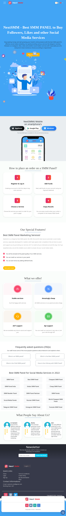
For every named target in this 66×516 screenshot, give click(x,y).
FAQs (20, 479)
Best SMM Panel (33, 379)
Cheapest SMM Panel (56, 379)
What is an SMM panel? (15, 356)
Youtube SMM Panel (55, 407)
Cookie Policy (22, 475)
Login (4, 475)
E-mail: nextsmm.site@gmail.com (12, 484)
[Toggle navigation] (4, 2)
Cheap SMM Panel (56, 386)
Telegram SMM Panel (10, 407)
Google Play (34, 128)
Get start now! (9, 268)
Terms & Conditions (24, 474)
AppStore (18, 128)
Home (4, 474)
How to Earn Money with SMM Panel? (50, 363)
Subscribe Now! (41, 455)
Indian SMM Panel (33, 386)
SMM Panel (10, 379)
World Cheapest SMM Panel (56, 400)
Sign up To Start (33, 55)
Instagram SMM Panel (33, 407)
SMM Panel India (10, 386)
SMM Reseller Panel (10, 393)
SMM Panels (56, 393)
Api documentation (24, 477)
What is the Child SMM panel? (16, 363)
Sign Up (5, 477)
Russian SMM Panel (33, 400)
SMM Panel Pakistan (33, 393)
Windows (50, 128)
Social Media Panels (10, 400)
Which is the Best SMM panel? (50, 356)
